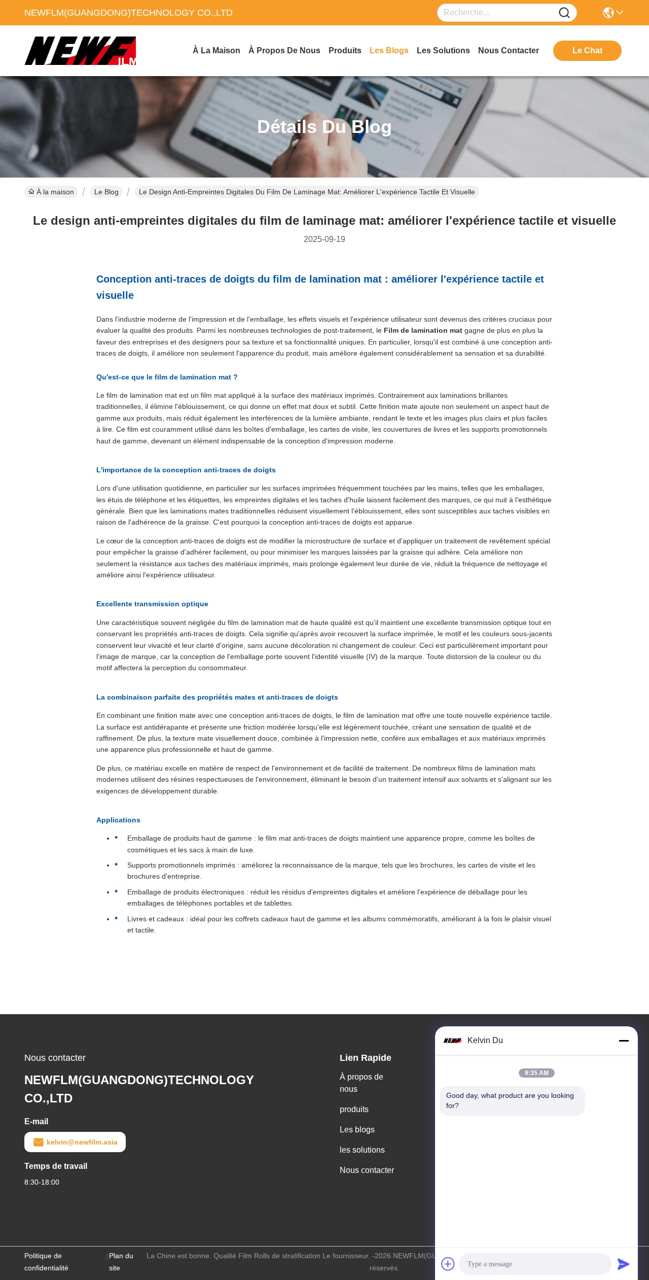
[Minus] (624, 1040)
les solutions (443, 50)
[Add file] (448, 1264)
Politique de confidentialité (46, 1262)
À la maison (216, 50)
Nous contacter (367, 1170)
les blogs (389, 50)
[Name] (564, 13)
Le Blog (106, 192)
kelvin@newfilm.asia (82, 1142)
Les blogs (357, 1129)
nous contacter (508, 50)
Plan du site (121, 1262)
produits (345, 50)
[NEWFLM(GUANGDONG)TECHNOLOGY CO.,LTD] (80, 51)
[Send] (624, 1264)
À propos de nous (284, 50)
